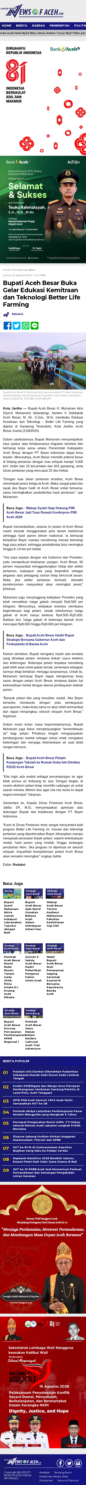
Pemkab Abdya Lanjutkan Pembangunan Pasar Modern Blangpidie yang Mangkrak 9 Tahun (47, 1112)
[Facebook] (6, 323)
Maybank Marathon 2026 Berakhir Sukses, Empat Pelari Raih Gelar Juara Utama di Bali (45, 1160)
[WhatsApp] (24, 323)
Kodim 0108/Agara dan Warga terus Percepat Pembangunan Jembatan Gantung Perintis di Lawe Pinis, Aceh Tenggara (46, 1089)
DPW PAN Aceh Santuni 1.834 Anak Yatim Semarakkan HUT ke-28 (43, 1101)
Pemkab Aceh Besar (23, 269)
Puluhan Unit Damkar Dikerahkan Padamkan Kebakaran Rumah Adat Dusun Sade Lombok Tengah (46, 1075)
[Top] (79, 1479)
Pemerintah (59, 25)
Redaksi (44, 1472)
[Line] (33, 323)
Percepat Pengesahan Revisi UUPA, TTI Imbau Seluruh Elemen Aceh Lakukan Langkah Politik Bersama (47, 1125)
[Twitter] (15, 323)
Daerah (38, 25)
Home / (7, 269)
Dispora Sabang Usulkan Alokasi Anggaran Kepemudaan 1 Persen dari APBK (44, 1138)
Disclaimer (46, 1480)
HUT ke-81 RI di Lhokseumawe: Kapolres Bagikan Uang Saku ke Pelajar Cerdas (42, 1149)
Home (6, 25)
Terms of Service (68, 1480)
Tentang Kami (63, 1472)
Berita (21, 25)
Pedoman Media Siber (53, 1476)
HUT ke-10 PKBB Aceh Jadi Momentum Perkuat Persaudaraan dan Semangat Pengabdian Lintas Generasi (47, 1173)
